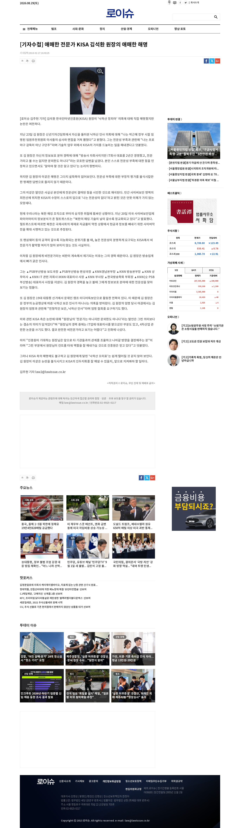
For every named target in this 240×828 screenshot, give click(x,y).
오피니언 (153, 29)
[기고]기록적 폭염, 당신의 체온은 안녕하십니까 (201, 359)
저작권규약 (177, 781)
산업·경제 (126, 29)
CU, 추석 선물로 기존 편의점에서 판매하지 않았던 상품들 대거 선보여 (55, 607)
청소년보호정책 (133, 781)
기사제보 (79, 781)
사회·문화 (78, 29)
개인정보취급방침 (112, 781)
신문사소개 (65, 781)
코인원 (211, 270)
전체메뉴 (32, 29)
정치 (102, 29)
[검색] (217, 17)
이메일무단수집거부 (156, 781)
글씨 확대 (27, 60)
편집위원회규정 (133, 789)
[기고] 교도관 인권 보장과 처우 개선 (201, 341)
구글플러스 (217, 60)
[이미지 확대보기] (100, 71)
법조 (54, 29)
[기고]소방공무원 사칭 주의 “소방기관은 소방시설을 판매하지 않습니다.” (202, 327)
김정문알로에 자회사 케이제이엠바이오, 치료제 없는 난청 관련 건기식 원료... (59, 585)
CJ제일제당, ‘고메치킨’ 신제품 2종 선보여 (41, 593)
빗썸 (176, 270)
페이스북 (206, 60)
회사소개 (194, 2)
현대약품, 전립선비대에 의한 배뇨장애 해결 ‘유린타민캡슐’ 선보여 (53, 589)
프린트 (33, 60)
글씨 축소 (22, 60)
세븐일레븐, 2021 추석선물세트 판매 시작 (41, 602)
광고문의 (93, 781)
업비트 (193, 270)
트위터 (212, 60)
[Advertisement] (55, 441)
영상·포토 (180, 29)
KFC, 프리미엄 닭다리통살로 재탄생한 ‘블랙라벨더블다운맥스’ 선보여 (55, 598)
